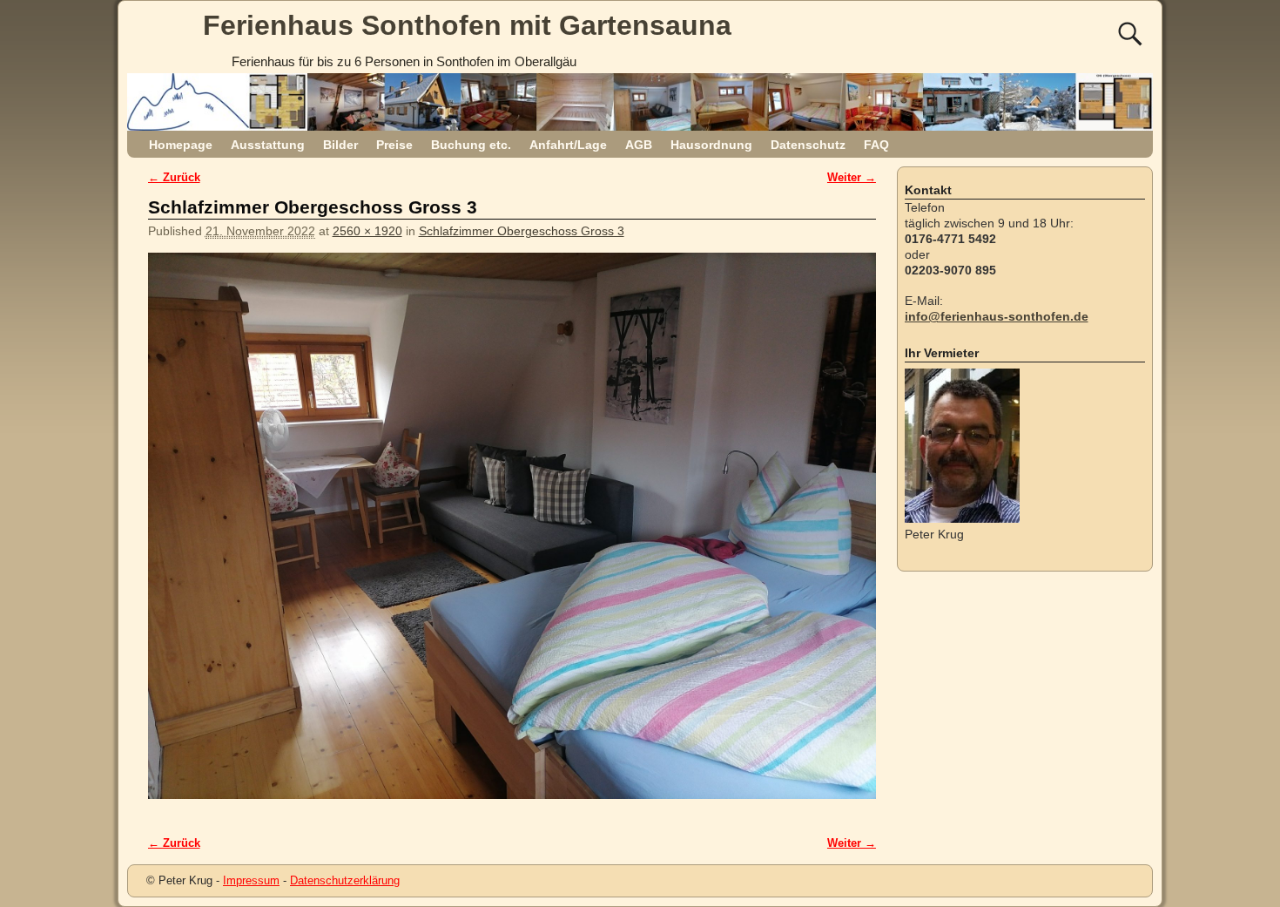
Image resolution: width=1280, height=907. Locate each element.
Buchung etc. (471, 145)
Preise (394, 145)
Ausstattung (268, 145)
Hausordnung (711, 145)
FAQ (876, 145)
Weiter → (851, 178)
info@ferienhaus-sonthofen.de (996, 316)
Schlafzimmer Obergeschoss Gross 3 (521, 231)
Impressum (251, 880)
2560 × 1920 (367, 231)
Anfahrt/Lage (568, 145)
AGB (638, 145)
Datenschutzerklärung (345, 880)
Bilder (340, 145)
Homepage (180, 145)
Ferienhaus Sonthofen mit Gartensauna (467, 25)
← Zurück (174, 178)
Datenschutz (808, 145)
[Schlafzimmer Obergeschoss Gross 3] (512, 535)
